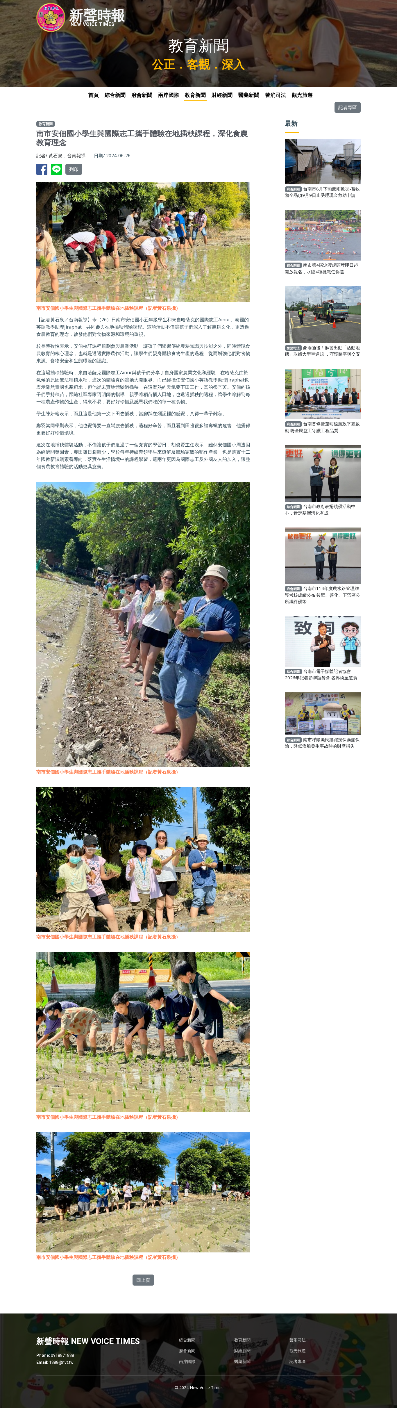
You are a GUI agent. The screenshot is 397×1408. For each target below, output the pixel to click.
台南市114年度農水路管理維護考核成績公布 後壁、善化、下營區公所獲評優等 (322, 594)
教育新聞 (195, 95)
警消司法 (275, 95)
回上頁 (143, 1280)
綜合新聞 (115, 95)
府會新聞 (141, 95)
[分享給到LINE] (57, 168)
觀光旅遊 (302, 95)
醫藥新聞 (248, 95)
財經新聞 (222, 95)
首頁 (93, 95)
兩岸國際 (168, 95)
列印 (73, 169)
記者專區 (347, 107)
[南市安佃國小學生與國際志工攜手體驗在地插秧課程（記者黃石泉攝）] (143, 620)
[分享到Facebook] (43, 168)
